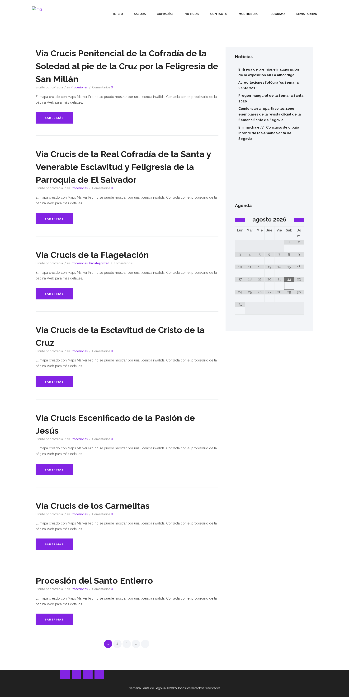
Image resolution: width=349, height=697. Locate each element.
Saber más (54, 118)
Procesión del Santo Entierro (94, 581)
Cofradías (165, 14)
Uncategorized (99, 263)
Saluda (140, 14)
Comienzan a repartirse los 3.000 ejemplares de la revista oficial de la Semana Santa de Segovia (269, 114)
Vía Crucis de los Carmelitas (93, 506)
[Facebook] (65, 674)
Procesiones (79, 87)
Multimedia (248, 14)
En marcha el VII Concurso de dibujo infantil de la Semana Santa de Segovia (268, 133)
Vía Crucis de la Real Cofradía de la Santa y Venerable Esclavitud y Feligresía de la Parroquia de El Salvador (123, 167)
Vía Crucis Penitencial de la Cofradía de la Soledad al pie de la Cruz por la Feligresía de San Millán (127, 66)
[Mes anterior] (240, 220)
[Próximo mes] (299, 220)
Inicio (118, 14)
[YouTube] (76, 674)
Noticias (191, 14)
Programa (277, 14)
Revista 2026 (306, 14)
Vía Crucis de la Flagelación (92, 255)
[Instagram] (88, 674)
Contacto (218, 14)
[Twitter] (99, 674)
